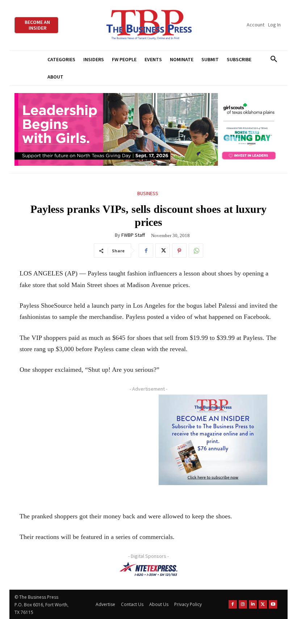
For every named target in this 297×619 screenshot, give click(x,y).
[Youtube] (273, 604)
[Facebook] (146, 250)
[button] (274, 59)
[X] (162, 250)
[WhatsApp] (196, 250)
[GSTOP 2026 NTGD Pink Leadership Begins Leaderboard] (148, 129)
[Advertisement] (81, 446)
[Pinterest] (179, 250)
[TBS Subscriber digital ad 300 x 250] (213, 440)
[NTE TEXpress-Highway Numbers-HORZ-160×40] (148, 569)
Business (147, 193)
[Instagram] (243, 604)
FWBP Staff (133, 234)
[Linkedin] (253, 604)
